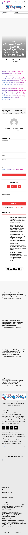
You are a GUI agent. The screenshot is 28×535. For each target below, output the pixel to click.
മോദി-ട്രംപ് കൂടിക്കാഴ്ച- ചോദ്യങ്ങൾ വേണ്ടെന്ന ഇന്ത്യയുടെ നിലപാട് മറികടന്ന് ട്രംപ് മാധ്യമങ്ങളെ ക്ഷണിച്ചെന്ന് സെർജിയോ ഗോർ (18, 256)
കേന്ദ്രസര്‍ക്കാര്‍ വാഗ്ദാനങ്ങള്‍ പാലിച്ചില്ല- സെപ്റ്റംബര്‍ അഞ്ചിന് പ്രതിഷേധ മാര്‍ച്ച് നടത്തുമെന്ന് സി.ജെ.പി (18, 220)
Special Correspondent (15, 59)
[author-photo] (3, 298)
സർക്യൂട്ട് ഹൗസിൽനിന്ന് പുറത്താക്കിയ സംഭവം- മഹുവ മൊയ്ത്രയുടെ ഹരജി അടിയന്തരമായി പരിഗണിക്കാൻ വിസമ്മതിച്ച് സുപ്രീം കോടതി (18, 237)
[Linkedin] (18, 2)
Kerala (14, 41)
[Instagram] (15, 2)
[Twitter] (21, 2)
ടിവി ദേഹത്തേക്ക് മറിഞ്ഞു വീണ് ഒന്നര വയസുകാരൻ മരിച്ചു (7, 112)
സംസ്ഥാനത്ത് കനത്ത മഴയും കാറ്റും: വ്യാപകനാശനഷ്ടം (20, 112)
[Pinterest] (15, 186)
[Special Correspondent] (14, 122)
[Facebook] (12, 2)
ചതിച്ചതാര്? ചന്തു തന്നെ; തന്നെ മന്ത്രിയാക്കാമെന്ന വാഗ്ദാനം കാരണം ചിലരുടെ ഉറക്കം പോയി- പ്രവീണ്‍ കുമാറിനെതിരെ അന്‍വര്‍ (17, 228)
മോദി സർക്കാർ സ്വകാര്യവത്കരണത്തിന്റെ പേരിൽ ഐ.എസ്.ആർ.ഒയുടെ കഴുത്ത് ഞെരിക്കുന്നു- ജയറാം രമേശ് (18, 246)
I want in (13, 203)
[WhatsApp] (19, 186)
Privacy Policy (19, 207)
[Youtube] (24, 2)
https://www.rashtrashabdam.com (14, 131)
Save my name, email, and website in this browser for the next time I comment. (12, 170)
